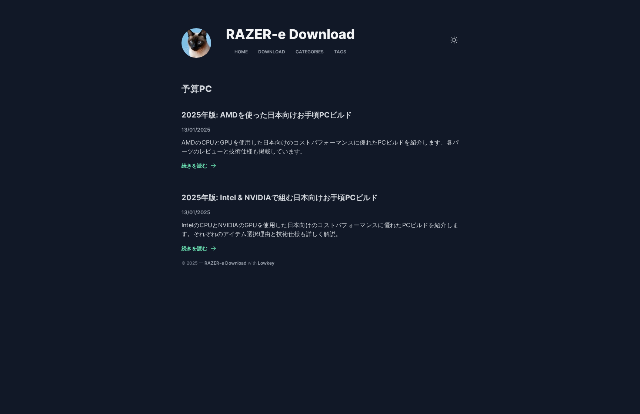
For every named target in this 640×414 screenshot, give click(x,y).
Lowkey (266, 263)
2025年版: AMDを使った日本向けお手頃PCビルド (266, 114)
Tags (340, 51)
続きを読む (194, 165)
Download (271, 51)
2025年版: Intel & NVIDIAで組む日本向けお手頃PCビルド (279, 197)
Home (241, 51)
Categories (310, 51)
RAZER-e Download (225, 263)
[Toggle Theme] (454, 40)
